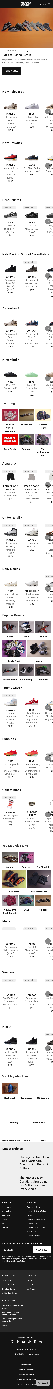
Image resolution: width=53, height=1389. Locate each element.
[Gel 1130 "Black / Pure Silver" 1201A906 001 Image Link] (31, 214)
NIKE (31, 114)
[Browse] (4, 4)
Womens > (9, 972)
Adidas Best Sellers (9, 1293)
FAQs (29, 1215)
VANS (32, 165)
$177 (10, 776)
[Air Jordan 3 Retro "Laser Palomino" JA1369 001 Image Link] (10, 106)
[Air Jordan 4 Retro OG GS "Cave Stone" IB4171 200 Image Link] (31, 269)
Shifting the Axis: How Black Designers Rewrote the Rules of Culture (34, 1162)
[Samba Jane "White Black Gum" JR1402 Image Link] (31, 987)
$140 (32, 776)
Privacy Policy (26, 1364)
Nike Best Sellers (8, 1289)
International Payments (36, 1219)
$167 (10, 180)
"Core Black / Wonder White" (10, 1003)
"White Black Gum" (31, 1003)
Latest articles (12, 1148)
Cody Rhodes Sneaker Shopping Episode (10, 1313)
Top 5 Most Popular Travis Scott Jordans (12, 1319)
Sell (3, 1223)
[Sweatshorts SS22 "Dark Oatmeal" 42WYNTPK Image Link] (31, 478)
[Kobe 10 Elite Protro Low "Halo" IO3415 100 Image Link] (31, 106)
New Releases (32, 1280)
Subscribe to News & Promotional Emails (23, 1243)
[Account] (44, 4)
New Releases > (13, 91)
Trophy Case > (12, 687)
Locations (6, 1215)
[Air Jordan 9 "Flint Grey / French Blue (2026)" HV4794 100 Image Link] (10, 532)
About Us (6, 1202)
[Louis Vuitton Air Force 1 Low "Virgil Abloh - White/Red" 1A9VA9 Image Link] (31, 702)
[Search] (40, 4)
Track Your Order (33, 1207)
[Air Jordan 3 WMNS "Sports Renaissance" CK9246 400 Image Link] (31, 323)
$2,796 (32, 827)
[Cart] (49, 4)
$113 (32, 289)
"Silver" (32, 824)
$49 (10, 825)
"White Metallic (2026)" (10, 952)
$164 (32, 346)
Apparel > (9, 463)
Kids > (6, 1026)
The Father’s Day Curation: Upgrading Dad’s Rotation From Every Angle (33, 1183)
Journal (5, 1219)
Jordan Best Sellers (9, 1284)
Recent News (8, 1301)
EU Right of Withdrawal (36, 1227)
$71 (10, 1007)
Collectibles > (12, 789)
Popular (31, 1276)
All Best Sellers (7, 1280)
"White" (10, 821)
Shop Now (12, 79)
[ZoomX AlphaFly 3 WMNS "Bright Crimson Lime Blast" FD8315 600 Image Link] (31, 753)
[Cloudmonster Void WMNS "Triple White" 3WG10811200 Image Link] (31, 583)
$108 (32, 235)
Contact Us (31, 1231)
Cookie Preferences (26, 1374)
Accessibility (32, 1223)
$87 (10, 235)
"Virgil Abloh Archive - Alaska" (10, 719)
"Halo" (32, 123)
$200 (10, 391)
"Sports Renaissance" (31, 342)
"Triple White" (32, 600)
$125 (10, 556)
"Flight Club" (32, 546)
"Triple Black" (10, 388)
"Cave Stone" (31, 286)
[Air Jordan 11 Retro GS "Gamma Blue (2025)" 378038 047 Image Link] (10, 1041)
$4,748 (32, 725)
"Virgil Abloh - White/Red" (32, 721)
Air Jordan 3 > (12, 308)
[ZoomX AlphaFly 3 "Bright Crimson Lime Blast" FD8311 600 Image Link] (10, 753)
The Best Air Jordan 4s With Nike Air (12, 1306)
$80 (32, 1007)
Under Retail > (12, 517)
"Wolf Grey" (11, 232)
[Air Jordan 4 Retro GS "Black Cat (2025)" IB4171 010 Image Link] (10, 268)
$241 (32, 126)
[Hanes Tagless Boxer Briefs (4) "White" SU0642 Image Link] (10, 804)
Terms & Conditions (26, 1369)
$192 (32, 549)
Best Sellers (8, 1276)
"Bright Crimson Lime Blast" (11, 772)
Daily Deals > (11, 568)
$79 (10, 498)
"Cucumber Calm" (31, 390)
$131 (11, 606)
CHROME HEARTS (32, 814)
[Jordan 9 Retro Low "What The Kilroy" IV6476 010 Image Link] (10, 157)
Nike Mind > (11, 359)
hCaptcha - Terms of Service (26, 1384)
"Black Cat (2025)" (11, 288)
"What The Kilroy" (10, 176)
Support (31, 1202)
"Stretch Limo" (10, 495)
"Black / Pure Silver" (31, 230)
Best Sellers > (12, 200)
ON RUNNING (31, 591)
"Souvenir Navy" (32, 171)
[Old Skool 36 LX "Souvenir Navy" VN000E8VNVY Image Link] (31, 157)
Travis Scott (31, 1284)
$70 (32, 501)
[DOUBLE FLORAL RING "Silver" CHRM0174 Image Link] (31, 804)
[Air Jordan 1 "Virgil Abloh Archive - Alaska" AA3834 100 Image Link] (10, 702)
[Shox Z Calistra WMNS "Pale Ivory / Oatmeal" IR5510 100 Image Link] (10, 583)
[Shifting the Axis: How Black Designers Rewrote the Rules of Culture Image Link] (10, 1161)
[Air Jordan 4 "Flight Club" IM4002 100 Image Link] (31, 532)
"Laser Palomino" (11, 125)
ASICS (32, 222)
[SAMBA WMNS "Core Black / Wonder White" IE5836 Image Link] (10, 987)
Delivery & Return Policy (36, 1211)
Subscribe (41, 1249)
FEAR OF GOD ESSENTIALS (10, 488)
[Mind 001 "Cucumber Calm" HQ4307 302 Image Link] (31, 374)
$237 (32, 394)
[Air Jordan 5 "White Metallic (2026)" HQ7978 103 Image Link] (10, 935)
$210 (10, 129)
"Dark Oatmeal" (32, 498)
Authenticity (6, 1211)
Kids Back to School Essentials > (25, 254)
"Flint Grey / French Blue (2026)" (11, 549)
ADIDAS (10, 995)
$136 (32, 603)
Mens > (7, 921)
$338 (10, 726)
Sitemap (5, 1227)
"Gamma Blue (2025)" (11, 1060)
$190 (10, 956)
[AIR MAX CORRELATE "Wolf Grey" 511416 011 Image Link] (10, 214)
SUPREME (10, 812)
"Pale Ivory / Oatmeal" (11, 602)
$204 (10, 292)
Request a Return (33, 1235)
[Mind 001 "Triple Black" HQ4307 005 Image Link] (10, 374)
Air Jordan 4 (31, 1289)
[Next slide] (48, 111)
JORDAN (10, 114)
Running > (9, 738)
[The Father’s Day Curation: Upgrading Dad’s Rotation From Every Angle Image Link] (10, 1182)
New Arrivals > (12, 142)
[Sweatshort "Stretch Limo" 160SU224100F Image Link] (10, 478)
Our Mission (6, 1207)
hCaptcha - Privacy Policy (26, 1379)
